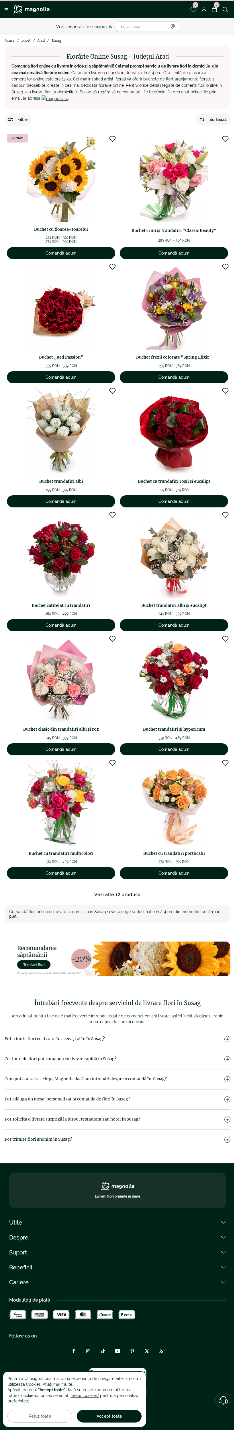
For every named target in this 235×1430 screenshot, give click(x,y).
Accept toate (109, 1416)
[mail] (55, 98)
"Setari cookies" (84, 1395)
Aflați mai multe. (58, 1384)
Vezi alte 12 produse (117, 894)
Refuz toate (40, 1416)
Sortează (218, 119)
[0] (193, 9)
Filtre (22, 119)
